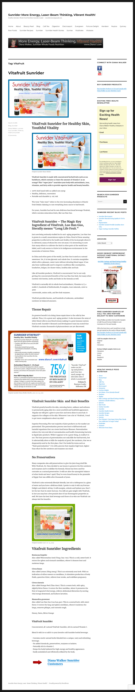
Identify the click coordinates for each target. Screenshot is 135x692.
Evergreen (79, 26)
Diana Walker (12, 128)
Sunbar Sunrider (104, 407)
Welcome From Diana (105, 428)
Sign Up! (112, 180)
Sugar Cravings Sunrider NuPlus (109, 229)
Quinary (123, 26)
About (18, 26)
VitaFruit (20, 130)
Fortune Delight (92, 26)
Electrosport (67, 26)
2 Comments (12, 135)
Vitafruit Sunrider (26, 72)
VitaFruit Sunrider (14, 132)
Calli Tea (46, 26)
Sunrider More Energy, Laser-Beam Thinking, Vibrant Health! (51, 15)
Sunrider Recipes (26, 30)
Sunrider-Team (104, 415)
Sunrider (39, 30)
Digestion (56, 26)
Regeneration (103, 223)
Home (10, 26)
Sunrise (70, 30)
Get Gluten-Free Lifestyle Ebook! (109, 392)
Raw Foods (12, 30)
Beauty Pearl (29, 26)
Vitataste (89, 30)
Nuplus (114, 26)
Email (102, 132)
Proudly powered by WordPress (59, 683)
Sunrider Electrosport (105, 216)
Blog (38, 26)
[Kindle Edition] (112, 262)
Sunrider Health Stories (55, 30)
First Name (104, 142)
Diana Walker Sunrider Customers (63, 662)
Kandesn (105, 26)
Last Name (104, 152)
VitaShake (79, 30)
